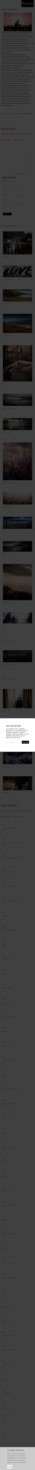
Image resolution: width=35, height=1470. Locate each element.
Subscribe (25, 742)
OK (10, 1467)
